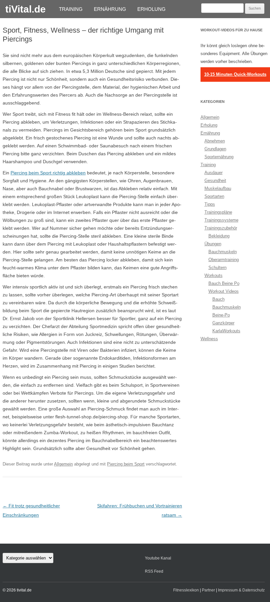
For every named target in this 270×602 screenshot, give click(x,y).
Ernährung (110, 9)
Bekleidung (219, 235)
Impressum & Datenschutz (241, 590)
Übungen (212, 243)
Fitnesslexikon (186, 590)
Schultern (217, 267)
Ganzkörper (223, 322)
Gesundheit (215, 180)
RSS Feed (154, 571)
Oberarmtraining (223, 259)
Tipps (209, 204)
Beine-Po (221, 315)
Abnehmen (214, 140)
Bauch (218, 299)
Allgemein (63, 464)
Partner (208, 590)
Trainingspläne (218, 212)
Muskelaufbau (217, 188)
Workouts (213, 275)
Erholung (151, 9)
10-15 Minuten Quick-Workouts (235, 74)
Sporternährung (218, 156)
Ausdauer (213, 172)
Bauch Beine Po (223, 283)
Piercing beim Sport (126, 464)
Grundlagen (215, 148)
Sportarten (214, 196)
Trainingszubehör (220, 228)
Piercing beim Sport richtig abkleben (48, 172)
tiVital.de (25, 9)
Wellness (209, 338)
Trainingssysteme (221, 220)
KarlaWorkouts (226, 330)
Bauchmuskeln (222, 251)
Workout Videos (223, 291)
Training (71, 9)
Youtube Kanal (158, 558)
